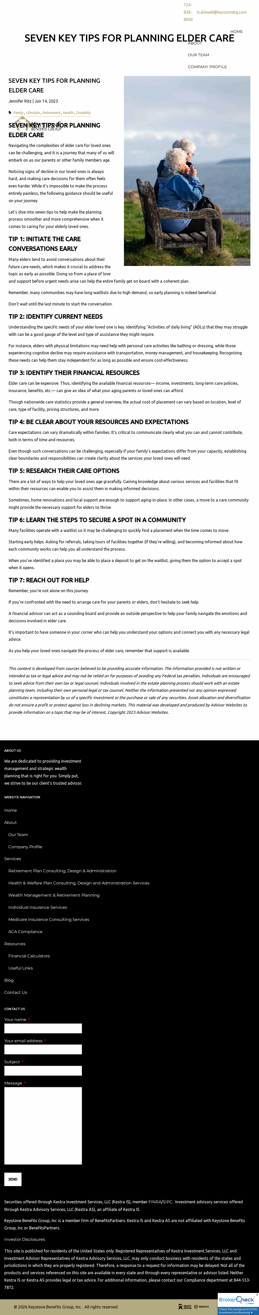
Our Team (18, 834)
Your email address (43, 1040)
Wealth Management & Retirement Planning (54, 895)
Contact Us (15, 992)
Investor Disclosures (24, 1239)
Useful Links (20, 968)
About (10, 822)
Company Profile (25, 846)
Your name (36, 1019)
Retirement (51, 113)
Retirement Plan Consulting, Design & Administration (62, 870)
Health (68, 113)
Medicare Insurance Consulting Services (48, 919)
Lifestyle (33, 113)
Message (34, 1083)
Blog (9, 980)
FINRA (154, 1202)
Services (12, 858)
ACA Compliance (25, 931)
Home (10, 810)
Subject (33, 1061)
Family (19, 113)
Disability (83, 113)
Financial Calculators (29, 956)
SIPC (167, 1202)
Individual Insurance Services (37, 907)
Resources (15, 943)
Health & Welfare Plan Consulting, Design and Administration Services (78, 883)
